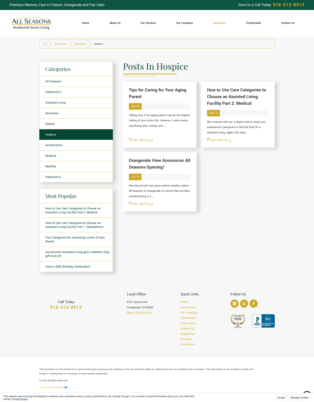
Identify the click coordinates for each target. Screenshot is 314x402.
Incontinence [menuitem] (54, 145)
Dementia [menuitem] (51, 113)
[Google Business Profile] (234, 303)
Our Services (188, 307)
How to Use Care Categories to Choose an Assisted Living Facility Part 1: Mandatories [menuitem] (74, 225)
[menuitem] (86, 23)
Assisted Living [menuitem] (55, 103)
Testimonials (188, 318)
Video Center (188, 323)
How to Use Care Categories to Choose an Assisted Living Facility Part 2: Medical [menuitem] (73, 210)
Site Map (186, 339)
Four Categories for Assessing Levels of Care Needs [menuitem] (75, 239)
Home (184, 302)
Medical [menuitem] (50, 156)
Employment (188, 334)
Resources (60, 44)
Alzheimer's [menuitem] (53, 92)
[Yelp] (244, 303)
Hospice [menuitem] (50, 134)
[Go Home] (45, 44)
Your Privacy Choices (52, 387)
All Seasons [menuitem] (53, 81)
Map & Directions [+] (139, 313)
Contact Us (187, 328)
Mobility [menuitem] (50, 166)
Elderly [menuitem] (49, 124)
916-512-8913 (289, 5)
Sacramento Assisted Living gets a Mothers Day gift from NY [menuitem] (77, 254)
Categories (80, 44)
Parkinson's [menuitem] (53, 177)
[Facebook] (254, 303)
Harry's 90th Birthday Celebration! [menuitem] (68, 267)
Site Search (188, 344)
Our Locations (189, 313)
